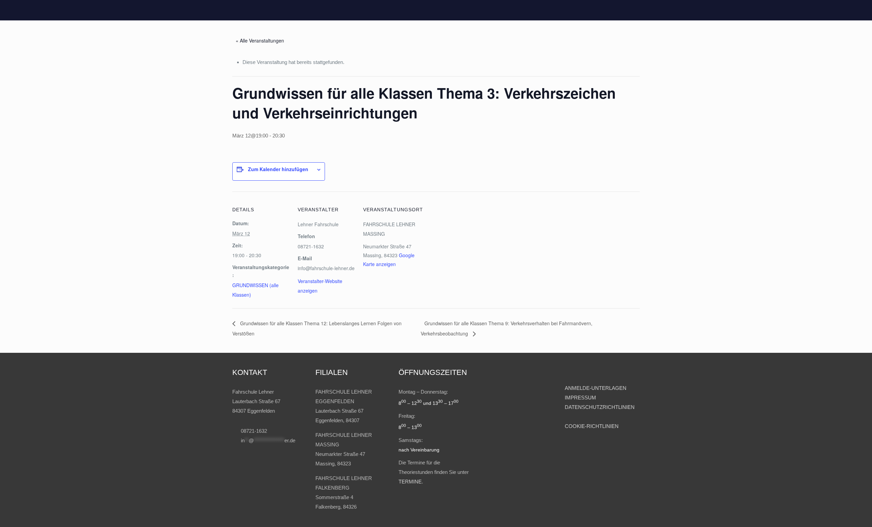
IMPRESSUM (581, 397)
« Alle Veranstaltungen (260, 40)
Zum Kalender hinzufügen (278, 169)
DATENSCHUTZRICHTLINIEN (600, 407)
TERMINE (410, 481)
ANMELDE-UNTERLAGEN (595, 388)
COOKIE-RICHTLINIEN (592, 426)
